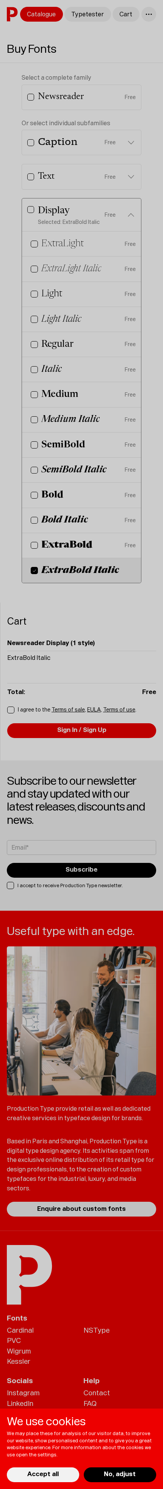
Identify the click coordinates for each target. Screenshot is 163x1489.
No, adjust (120, 1474)
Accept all (43, 1474)
